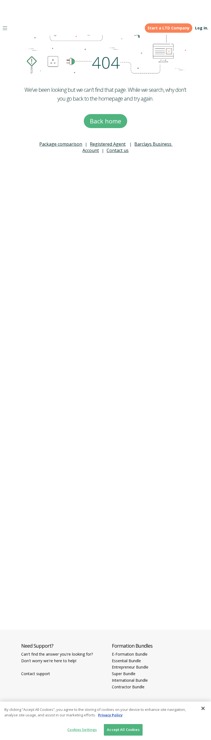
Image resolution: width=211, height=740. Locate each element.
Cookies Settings (82, 729)
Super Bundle (123, 673)
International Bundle (130, 680)
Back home (105, 121)
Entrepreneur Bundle (130, 667)
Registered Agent (108, 144)
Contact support (35, 673)
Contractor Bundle (128, 686)
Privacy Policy (110, 715)
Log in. (201, 28)
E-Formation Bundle (130, 654)
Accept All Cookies (123, 729)
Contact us (118, 150)
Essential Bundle (126, 660)
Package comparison (60, 144)
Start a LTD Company (169, 28)
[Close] (203, 708)
